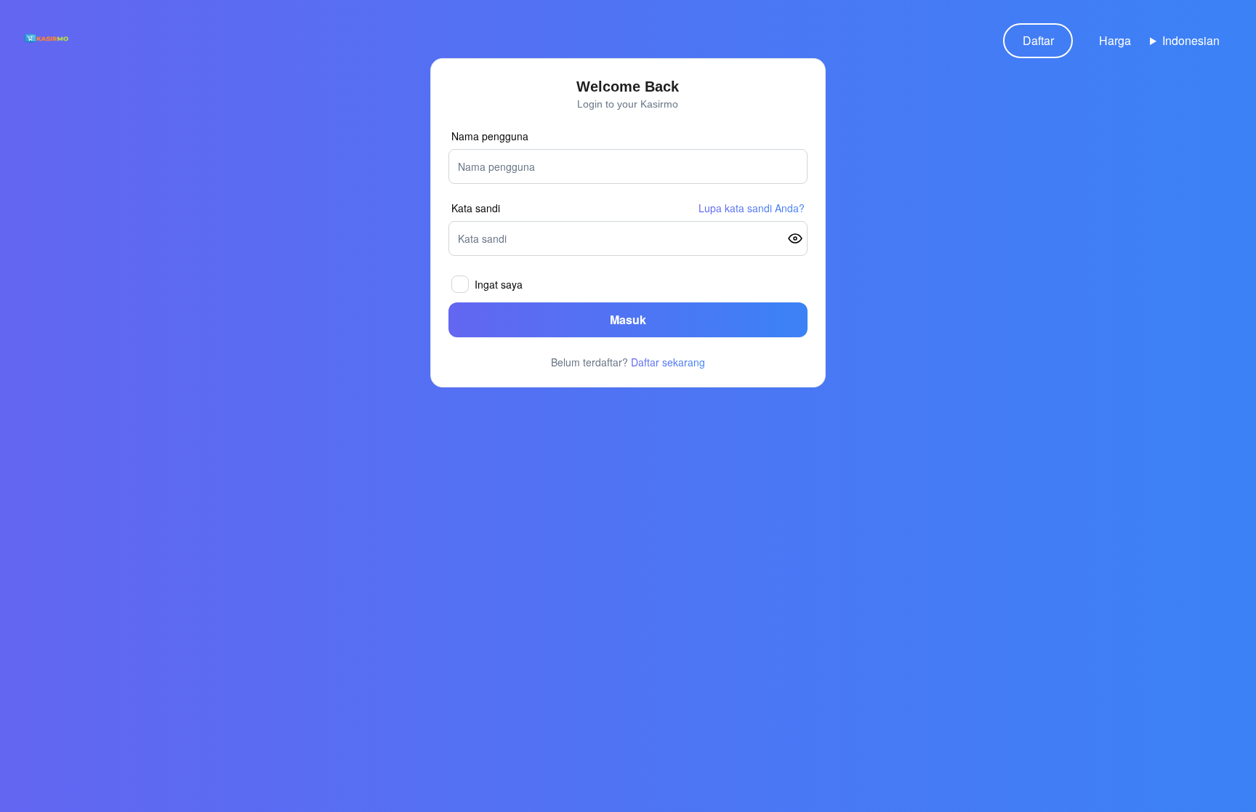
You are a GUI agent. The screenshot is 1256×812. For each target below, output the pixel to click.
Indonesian (1191, 40)
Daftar (1038, 40)
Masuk (628, 319)
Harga (1115, 40)
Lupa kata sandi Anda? (752, 208)
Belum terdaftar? (628, 362)
